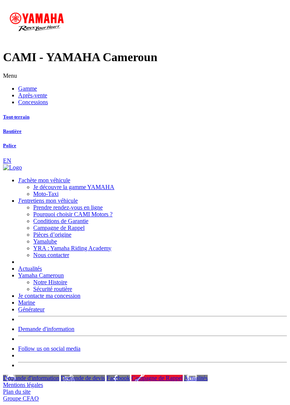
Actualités (30, 268)
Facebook (118, 378)
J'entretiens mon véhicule (48, 200)
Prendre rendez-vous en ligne (68, 207)
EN (7, 160)
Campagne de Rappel (59, 228)
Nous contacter (51, 255)
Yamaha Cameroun (41, 275)
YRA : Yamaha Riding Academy (72, 248)
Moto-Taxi (46, 194)
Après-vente (32, 95)
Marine (26, 302)
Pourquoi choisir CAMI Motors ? (73, 214)
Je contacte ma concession (49, 296)
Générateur (31, 309)
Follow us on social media (49, 348)
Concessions (33, 102)
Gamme (27, 88)
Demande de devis (83, 378)
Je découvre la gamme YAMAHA (73, 187)
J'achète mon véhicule (44, 180)
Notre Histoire (50, 282)
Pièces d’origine (52, 234)
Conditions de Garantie (60, 221)
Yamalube (45, 241)
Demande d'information (46, 329)
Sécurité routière (52, 289)
